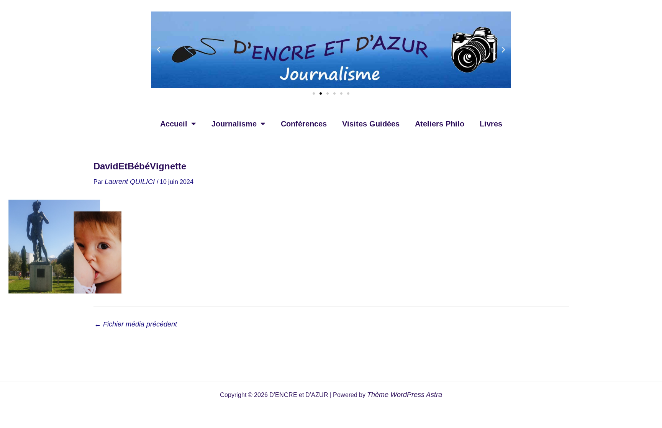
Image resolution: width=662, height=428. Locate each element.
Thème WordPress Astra (404, 394)
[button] (158, 50)
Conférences (304, 124)
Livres (491, 124)
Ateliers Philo (439, 124)
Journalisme (234, 124)
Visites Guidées (371, 124)
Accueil (173, 124)
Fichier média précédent (135, 324)
